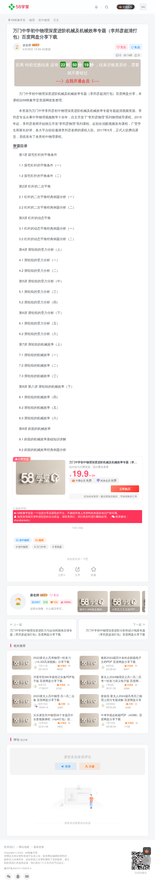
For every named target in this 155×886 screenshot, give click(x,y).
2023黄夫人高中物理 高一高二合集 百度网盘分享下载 (53, 698)
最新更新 (39, 847)
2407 (37, 602)
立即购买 (125, 489)
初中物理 (44, 20)
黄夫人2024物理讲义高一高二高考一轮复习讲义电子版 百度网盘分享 (121, 681)
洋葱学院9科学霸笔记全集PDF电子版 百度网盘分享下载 (53, 679)
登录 (68, 766)
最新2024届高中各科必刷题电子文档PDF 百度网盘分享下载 (121, 660)
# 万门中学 (40, 546)
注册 (91, 766)
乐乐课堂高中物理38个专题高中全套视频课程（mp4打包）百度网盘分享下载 (53, 719)
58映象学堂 (31, 852)
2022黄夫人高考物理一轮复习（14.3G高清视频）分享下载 (52, 660)
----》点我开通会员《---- (77, 81)
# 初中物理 (22, 546)
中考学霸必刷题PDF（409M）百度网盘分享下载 (121, 717)
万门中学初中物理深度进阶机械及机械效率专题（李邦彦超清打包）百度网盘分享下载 (75, 33)
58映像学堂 (17, 20)
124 (55, 602)
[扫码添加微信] (147, 860)
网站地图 (24, 847)
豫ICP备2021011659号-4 (17, 868)
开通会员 (127, 7)
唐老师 (27, 45)
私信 (137, 47)
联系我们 (9, 847)
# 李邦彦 (57, 546)
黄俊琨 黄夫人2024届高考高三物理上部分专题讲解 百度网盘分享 (121, 698)
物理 (32, 20)
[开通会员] (147, 851)
